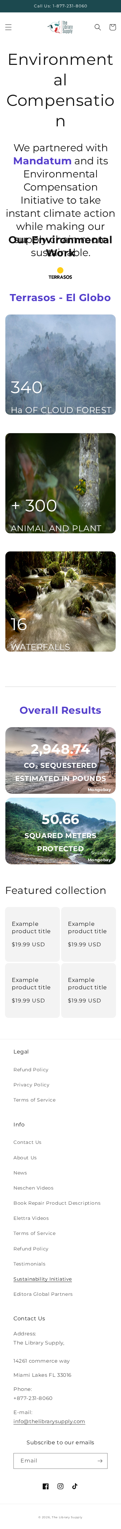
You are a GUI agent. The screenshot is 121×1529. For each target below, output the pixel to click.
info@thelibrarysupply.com (49, 1421)
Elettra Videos (31, 1218)
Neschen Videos (33, 1188)
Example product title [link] (31, 927)
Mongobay (99, 789)
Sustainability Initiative (42, 1279)
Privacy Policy (31, 1085)
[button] (8, 27)
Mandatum (42, 161)
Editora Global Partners (43, 1294)
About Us (25, 1158)
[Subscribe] (99, 1461)
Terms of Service (34, 1100)
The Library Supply (67, 1517)
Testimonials (29, 1264)
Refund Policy (31, 1070)
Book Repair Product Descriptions (56, 1203)
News (20, 1173)
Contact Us (27, 1142)
